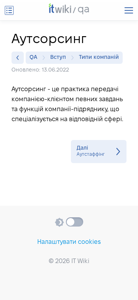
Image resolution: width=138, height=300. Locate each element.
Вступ (58, 57)
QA (33, 57)
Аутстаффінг (99, 151)
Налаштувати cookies (69, 242)
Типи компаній (99, 57)
